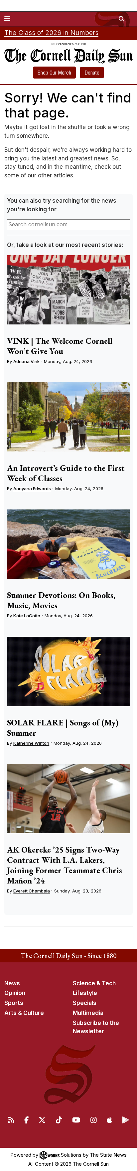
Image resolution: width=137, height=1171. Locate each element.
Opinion (14, 993)
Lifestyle (85, 993)
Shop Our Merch (54, 73)
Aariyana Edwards (32, 488)
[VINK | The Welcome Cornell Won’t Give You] (68, 289)
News (12, 983)
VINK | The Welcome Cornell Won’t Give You (59, 345)
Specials (84, 1003)
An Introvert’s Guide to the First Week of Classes (66, 473)
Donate (91, 73)
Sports (13, 1003)
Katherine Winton (31, 743)
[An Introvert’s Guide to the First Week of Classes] (68, 417)
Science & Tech (94, 983)
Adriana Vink (26, 361)
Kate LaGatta (26, 615)
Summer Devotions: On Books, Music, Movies (61, 600)
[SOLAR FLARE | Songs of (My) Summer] (68, 671)
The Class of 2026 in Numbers (51, 33)
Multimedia (88, 1013)
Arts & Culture (24, 1013)
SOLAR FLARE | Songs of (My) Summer (62, 727)
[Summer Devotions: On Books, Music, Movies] (68, 544)
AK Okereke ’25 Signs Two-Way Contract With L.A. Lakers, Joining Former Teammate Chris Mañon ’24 (64, 865)
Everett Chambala (31, 890)
